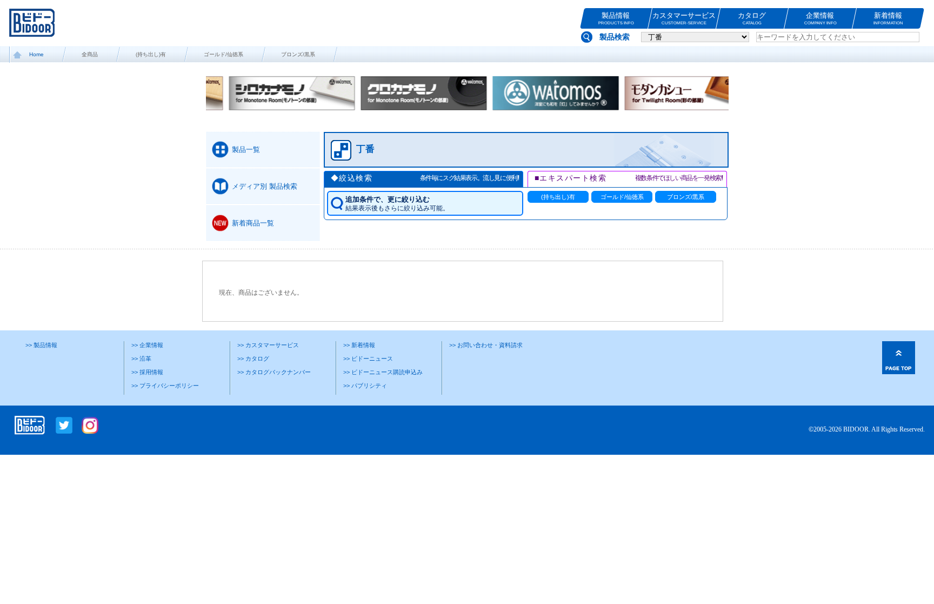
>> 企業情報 (147, 345)
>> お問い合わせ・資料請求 (486, 345)
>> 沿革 (141, 358)
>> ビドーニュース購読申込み (383, 372)
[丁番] (519, 162)
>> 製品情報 (41, 345)
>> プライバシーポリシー (165, 385)
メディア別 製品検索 (264, 186)
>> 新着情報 (359, 345)
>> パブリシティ (365, 385)
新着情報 (888, 18)
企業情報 (820, 18)
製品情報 (615, 18)
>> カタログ (253, 358)
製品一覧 (246, 149)
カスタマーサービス (684, 18)
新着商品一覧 (253, 223)
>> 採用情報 (147, 372)
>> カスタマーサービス (268, 345)
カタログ (752, 18)
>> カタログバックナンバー (274, 372)
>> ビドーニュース (368, 358)
